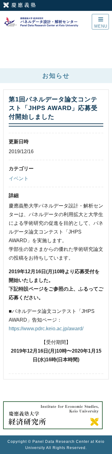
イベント (19, 178)
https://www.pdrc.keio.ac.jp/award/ (46, 328)
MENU (100, 26)
